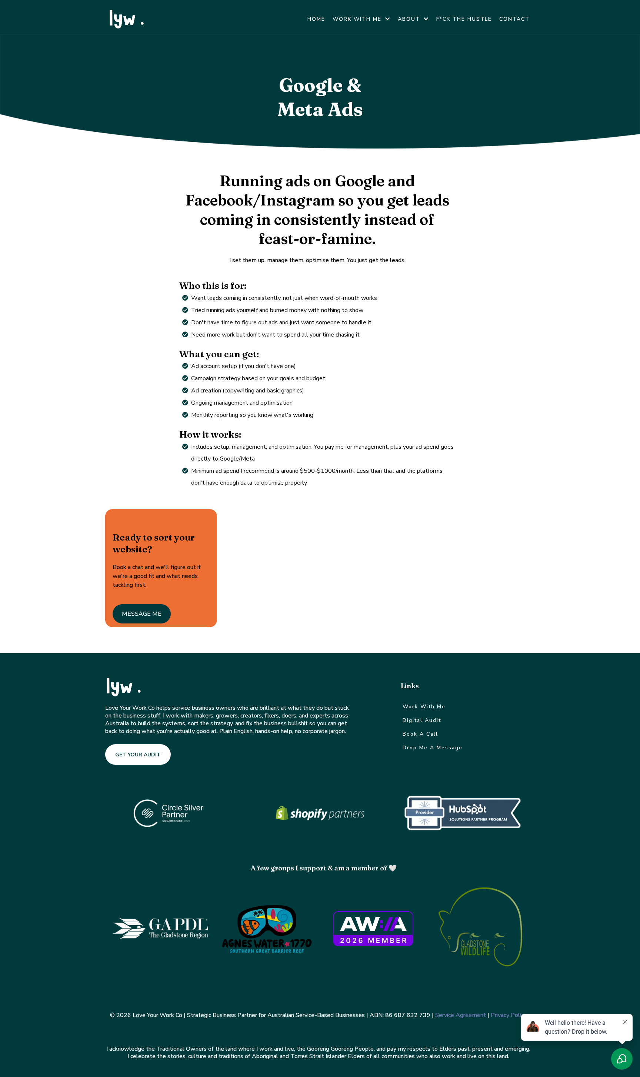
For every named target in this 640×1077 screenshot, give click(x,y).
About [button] (410, 19)
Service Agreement (460, 1015)
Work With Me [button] (358, 19)
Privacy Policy (509, 1015)
